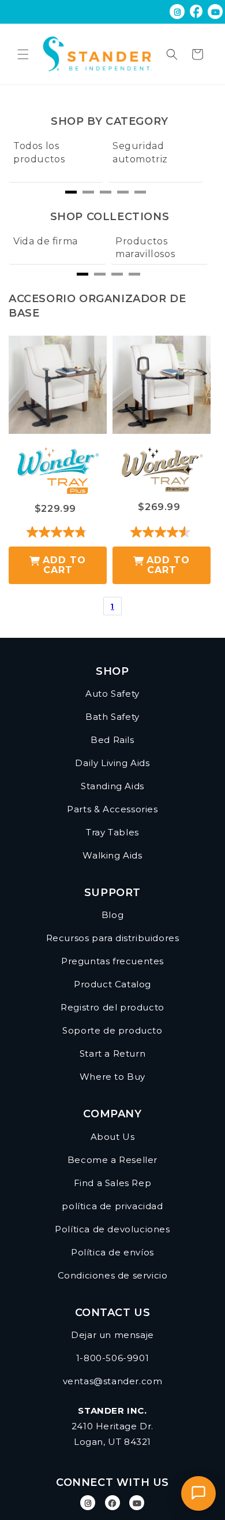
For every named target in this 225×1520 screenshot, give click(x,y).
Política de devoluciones (112, 1229)
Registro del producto (112, 1007)
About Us (113, 1136)
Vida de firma (45, 241)
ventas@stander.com (113, 1381)
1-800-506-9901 (112, 1357)
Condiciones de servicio (113, 1275)
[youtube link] (137, 1503)
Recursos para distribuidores (112, 937)
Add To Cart (64, 565)
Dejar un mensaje (112, 1334)
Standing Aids (112, 786)
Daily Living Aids (112, 762)
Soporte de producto (112, 1030)
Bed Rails (112, 739)
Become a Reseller (113, 1159)
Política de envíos (112, 1252)
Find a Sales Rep (113, 1182)
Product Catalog (112, 984)
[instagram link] (177, 11)
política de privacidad (112, 1206)
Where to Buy (112, 1076)
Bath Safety (112, 716)
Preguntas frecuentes (112, 961)
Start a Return (112, 1053)
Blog (112, 914)
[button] (23, 54)
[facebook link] (197, 12)
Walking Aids (112, 855)
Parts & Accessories (112, 809)
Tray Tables (112, 832)
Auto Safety (112, 693)
